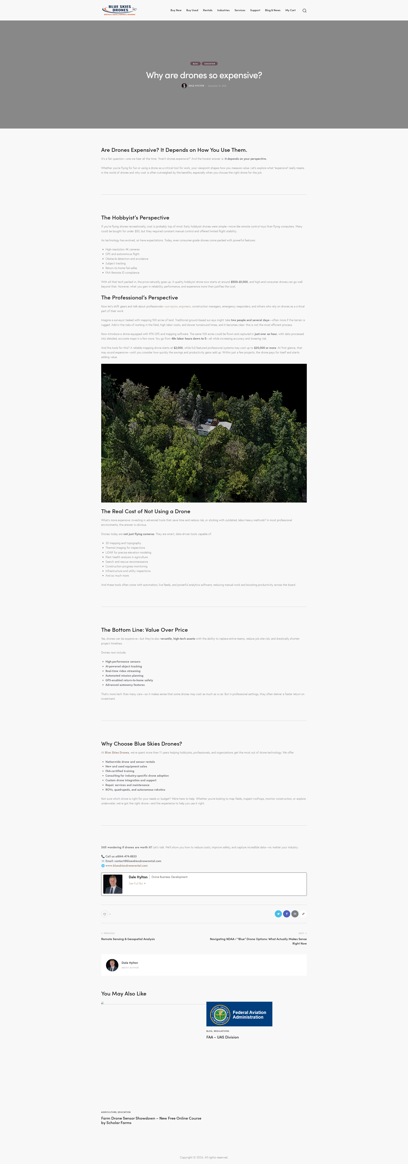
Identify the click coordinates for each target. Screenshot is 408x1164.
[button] (106, 913)
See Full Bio (136, 883)
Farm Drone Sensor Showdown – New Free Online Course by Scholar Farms (151, 1120)
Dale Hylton (130, 962)
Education (209, 63)
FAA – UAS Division (222, 1037)
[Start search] (304, 10)
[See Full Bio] (145, 883)
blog (195, 63)
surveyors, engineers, (178, 306)
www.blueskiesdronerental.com (127, 865)
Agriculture (109, 1112)
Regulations (221, 1030)
